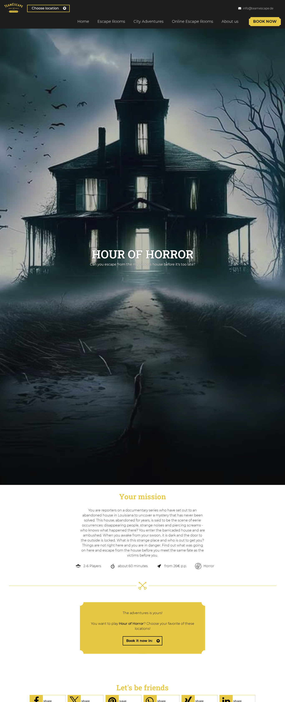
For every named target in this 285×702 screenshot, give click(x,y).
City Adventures (149, 21)
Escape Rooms (111, 21)
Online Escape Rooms (192, 21)
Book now (265, 21)
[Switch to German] (281, 8)
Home (83, 21)
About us (230, 21)
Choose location (45, 8)
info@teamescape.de (258, 8)
